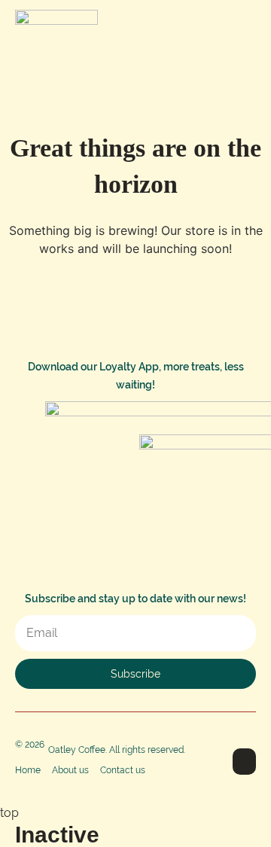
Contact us (122, 770)
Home (28, 770)
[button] (244, 25)
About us (70, 770)
